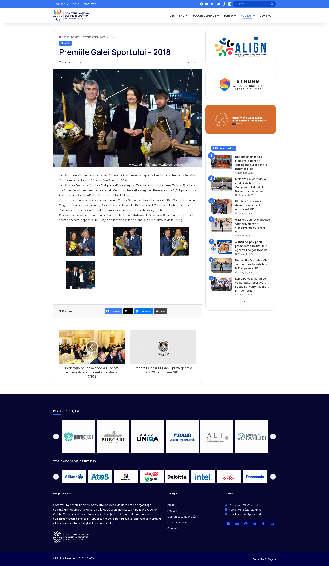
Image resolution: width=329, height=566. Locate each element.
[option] (78, 436)
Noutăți (75, 37)
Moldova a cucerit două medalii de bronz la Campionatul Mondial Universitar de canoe (250, 185)
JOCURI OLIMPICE (204, 15)
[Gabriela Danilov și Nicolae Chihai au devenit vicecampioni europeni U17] (221, 225)
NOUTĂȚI (246, 15)
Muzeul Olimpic (177, 522)
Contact (172, 528)
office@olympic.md (249, 514)
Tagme (272, 559)
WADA (75, 4)
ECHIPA (228, 15)
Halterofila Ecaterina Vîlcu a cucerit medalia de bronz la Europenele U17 (252, 264)
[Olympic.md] (71, 15)
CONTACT (266, 15)
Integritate (89, 4)
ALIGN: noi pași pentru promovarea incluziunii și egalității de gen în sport (251, 246)
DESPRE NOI (177, 15)
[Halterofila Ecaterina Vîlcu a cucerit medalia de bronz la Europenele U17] (221, 265)
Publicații (60, 4)
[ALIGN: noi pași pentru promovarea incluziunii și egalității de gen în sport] (221, 247)
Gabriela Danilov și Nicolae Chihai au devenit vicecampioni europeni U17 (252, 225)
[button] (56, 436)
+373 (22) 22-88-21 (250, 509)
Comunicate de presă (181, 516)
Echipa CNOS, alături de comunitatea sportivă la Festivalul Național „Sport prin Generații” (252, 284)
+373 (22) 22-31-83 (245, 505)
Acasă (65, 37)
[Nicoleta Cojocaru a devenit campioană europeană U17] (221, 206)
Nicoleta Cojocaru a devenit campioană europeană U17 (248, 205)
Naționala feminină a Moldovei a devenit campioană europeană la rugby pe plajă (251, 162)
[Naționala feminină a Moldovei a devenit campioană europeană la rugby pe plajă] (221, 162)
